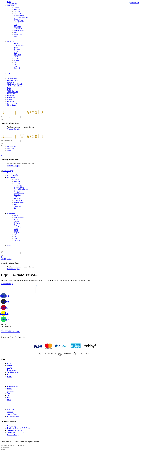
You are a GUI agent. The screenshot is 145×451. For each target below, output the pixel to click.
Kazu (15, 25)
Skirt (15, 66)
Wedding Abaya (19, 45)
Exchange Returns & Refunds (18, 428)
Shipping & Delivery (15, 430)
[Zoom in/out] (8, 447)
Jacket (16, 58)
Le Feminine (18, 28)
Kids (15, 36)
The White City (19, 21)
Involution (17, 23)
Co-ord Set (17, 68)
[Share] (4, 447)
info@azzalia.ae (6, 330)
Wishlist (10, 150)
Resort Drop (18, 11)
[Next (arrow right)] (4, 449)
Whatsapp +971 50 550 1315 (10, 332)
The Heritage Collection (15, 84)
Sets (8, 395)
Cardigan (17, 51)
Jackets (10, 412)
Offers (9, 365)
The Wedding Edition (21, 17)
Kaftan (16, 57)
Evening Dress (12, 386)
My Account (11, 146)
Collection (10, 5)
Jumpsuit (17, 60)
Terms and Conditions (15, 432)
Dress (15, 53)
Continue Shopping (13, 129)
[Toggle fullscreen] (6, 447)
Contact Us (11, 426)
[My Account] (134, 3)
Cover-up (17, 49)
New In (10, 363)
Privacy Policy (12, 435)
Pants (15, 64)
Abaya (16, 43)
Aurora (16, 32)
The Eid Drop (18, 13)
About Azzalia (12, 4)
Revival (16, 7)
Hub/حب (17, 9)
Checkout (10, 148)
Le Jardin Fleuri (19, 15)
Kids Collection (13, 416)
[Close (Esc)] (2, 447)
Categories (10, 41)
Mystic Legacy (19, 34)
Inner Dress (17, 55)
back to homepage (7, 284)
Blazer (16, 47)
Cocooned (17, 19)
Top (15, 62)
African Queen (19, 30)
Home (9, 2)
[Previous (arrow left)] (2, 449)
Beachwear (11, 370)
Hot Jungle (17, 27)
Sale (8, 73)
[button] (1, 155)
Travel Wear (12, 414)
